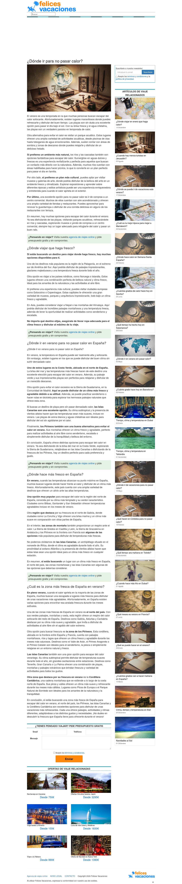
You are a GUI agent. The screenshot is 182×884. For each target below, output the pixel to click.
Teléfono (78, 731)
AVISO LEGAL (56, 876)
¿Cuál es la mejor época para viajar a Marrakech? (133, 224)
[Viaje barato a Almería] (47, 815)
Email (35, 731)
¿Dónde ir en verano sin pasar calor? (133, 358)
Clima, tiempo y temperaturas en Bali (133, 709)
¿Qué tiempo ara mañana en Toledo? (133, 552)
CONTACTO (70, 876)
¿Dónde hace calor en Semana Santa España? (134, 258)
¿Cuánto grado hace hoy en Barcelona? (135, 389)
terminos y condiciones (137, 76)
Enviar (69, 759)
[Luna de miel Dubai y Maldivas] (91, 820)
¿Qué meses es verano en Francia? (133, 614)
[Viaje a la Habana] (47, 841)
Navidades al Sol (124, 740)
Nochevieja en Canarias (36, 794)
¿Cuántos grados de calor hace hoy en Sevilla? (134, 292)
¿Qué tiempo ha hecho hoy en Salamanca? (130, 326)
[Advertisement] (91, 38)
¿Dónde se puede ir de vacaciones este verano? (134, 191)
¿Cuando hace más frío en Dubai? (132, 583)
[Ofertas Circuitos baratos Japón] (91, 785)
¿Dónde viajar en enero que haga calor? (132, 123)
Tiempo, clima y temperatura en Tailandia (131, 453)
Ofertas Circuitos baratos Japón (83, 794)
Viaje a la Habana (34, 856)
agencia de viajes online (82, 237)
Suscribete (147, 72)
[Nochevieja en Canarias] (47, 781)
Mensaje (34, 738)
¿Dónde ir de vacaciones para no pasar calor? (134, 486)
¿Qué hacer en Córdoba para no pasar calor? (134, 520)
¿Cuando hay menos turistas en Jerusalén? (131, 157)
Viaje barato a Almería (35, 825)
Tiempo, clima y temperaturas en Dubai (134, 420)
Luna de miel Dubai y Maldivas (83, 825)
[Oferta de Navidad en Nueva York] (91, 851)
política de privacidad (125, 79)
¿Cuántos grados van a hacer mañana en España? (134, 677)
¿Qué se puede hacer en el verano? (133, 645)
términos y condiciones (74, 752)
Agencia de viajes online (37, 876)
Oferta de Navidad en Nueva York (84, 856)
